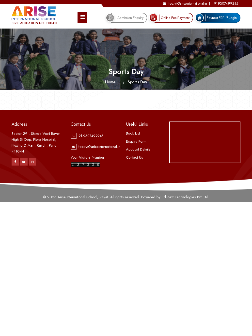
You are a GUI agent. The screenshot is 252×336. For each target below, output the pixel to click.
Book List (133, 133)
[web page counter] (85, 164)
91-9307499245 (91, 135)
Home (110, 82)
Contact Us (134, 157)
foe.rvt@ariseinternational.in (187, 3)
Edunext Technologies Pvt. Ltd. (185, 197)
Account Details (138, 149)
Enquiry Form (136, 141)
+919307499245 (225, 3)
